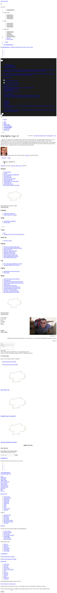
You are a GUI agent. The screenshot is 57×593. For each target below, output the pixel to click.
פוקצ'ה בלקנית (7, 222)
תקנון (2, 481)
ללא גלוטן (6, 510)
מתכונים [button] (14, 67)
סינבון (5, 122)
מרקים (32, 71)
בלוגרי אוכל (6, 545)
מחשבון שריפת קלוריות (27, 95)
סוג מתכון (13, 165)
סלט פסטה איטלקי (8, 180)
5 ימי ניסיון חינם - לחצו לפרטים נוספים (12, 91)
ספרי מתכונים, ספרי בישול (39, 135)
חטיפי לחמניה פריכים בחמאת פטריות (12, 288)
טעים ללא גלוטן (44, 109)
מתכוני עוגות (38, 69)
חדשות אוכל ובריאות (8, 107)
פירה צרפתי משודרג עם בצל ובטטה (12, 271)
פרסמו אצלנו (3, 477)
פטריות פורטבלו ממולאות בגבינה (11, 256)
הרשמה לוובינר (7, 128)
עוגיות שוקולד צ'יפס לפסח (9, 252)
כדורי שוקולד (6, 568)
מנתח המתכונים (50, 73)
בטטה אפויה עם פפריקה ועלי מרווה (12, 246)
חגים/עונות (3, 165)
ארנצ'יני (5, 173)
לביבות (5, 576)
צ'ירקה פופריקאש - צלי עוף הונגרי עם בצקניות (14, 234)
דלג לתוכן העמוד (4, 1)
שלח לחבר (3, 157)
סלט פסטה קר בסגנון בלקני (10, 221)
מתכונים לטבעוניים (25, 69)
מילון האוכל (6, 86)
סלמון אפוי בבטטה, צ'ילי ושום (10, 250)
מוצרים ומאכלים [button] (15, 85)
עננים (5, 123)
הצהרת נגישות (10, 39)
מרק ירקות (6, 565)
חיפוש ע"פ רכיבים (16, 87)
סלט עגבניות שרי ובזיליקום (9, 178)
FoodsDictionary (4, 458)
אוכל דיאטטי (11, 73)
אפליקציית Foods (8, 77)
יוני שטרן (27, 155)
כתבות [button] (8, 103)
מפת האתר (3, 479)
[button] (8, 67)
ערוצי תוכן (6, 104)
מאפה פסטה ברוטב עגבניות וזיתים (11, 174)
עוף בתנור (6, 574)
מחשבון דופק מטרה (17, 95)
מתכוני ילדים (37, 71)
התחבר (6, 42)
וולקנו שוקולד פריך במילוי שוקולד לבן (12, 286)
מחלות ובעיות (37, 105)
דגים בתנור (6, 578)
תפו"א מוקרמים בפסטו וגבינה (10, 257)
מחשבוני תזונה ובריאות (9, 94)
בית (55, 135)
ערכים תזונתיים (23, 87)
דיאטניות (6, 544)
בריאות (42, 105)
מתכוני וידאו (34, 73)
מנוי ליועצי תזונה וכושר (6, 474)
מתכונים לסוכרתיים (17, 71)
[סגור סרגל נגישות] (1, 4)
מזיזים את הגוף (7, 109)
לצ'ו (4, 233)
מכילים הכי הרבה (7, 87)
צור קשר (8, 38)
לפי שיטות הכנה (7, 75)
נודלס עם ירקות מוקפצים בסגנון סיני (12, 265)
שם (21, 165)
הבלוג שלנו (3, 488)
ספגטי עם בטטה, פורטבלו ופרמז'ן (11, 181)
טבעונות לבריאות (37, 109)
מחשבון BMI (6, 96)
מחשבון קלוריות (36, 95)
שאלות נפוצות (4, 480)
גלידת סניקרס (7, 284)
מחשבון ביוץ (6, 101)
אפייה (19, 69)
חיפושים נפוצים (3, 561)
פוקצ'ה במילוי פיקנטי (8, 184)
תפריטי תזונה (30, 87)
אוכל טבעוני (6, 503)
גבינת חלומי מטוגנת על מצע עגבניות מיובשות (14, 282)
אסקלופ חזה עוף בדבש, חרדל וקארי (12, 279)
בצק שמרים (6, 577)
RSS (2, 489)
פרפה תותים (6, 272)
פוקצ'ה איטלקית (7, 182)
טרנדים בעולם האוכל (8, 71)
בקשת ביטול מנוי (4, 487)
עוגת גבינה (6, 567)
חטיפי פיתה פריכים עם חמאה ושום (11, 292)
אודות (2, 476)
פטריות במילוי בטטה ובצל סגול (10, 254)
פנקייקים (5, 572)
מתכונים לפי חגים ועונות (16, 75)
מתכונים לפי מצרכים (19, 73)
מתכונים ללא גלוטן (26, 71)
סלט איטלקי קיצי (7, 177)
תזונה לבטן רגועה (22, 109)
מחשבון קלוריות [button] (14, 89)
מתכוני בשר (43, 71)
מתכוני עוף (6, 69)
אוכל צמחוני (32, 69)
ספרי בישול (24, 75)
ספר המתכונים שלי (42, 73)
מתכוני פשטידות (44, 69)
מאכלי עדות (30, 75)
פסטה (10, 69)
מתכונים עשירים (28, 73)
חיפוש (5, 119)
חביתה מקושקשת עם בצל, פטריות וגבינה (13, 248)
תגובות (9, 157)
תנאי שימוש (6, 481)
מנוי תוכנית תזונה (4, 485)
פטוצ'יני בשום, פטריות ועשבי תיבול (11, 185)
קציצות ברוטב (7, 124)
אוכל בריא (6, 73)
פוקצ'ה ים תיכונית (8, 240)
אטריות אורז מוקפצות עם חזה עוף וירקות (13, 263)
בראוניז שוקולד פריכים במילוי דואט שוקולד (13, 281)
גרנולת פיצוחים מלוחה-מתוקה (10, 285)
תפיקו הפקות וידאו (5, 583)
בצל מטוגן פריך (7, 280)
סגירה (2, 591)
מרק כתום (6, 573)
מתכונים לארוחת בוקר (9, 569)
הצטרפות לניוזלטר (8, 126)
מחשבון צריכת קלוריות (34, 96)
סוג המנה (18, 165)
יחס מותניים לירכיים (8, 95)
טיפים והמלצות (7, 105)
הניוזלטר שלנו (4, 448)
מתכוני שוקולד (7, 508)
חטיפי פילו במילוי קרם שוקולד (10, 289)
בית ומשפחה (47, 105)
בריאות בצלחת (52, 109)
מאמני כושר (6, 549)
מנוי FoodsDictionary (8, 44)
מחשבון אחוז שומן (14, 96)
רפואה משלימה (30, 105)
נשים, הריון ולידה (14, 105)
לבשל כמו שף (30, 109)
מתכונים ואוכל (50, 135)
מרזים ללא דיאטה (14, 109)
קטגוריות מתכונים (4, 493)
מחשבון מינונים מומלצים (23, 96)
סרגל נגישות (6, 130)
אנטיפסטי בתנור (7, 172)
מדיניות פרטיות (4, 483)
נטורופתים (6, 546)
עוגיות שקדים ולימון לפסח (9, 253)
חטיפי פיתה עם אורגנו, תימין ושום (11, 290)
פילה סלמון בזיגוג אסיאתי (9, 213)
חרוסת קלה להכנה (8, 249)
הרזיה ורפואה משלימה (14, 111)
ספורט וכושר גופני (23, 105)
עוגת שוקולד (6, 564)
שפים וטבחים (7, 548)
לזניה (5, 570)
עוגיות (13, 69)
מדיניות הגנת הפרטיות (6, 590)
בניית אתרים (13, 583)
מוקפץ (16, 69)
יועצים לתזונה (7, 550)
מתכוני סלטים (52, 69)
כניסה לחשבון (8, 64)
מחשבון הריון (6, 100)
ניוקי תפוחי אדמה (7, 176)
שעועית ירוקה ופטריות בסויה (10, 214)
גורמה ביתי (6, 111)
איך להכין (52, 105)
